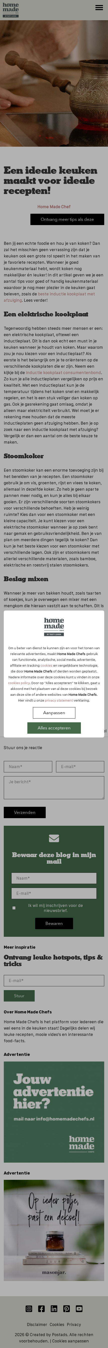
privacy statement (59, 700)
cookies (46, 665)
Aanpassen (54, 713)
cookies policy (19, 683)
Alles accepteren (54, 728)
